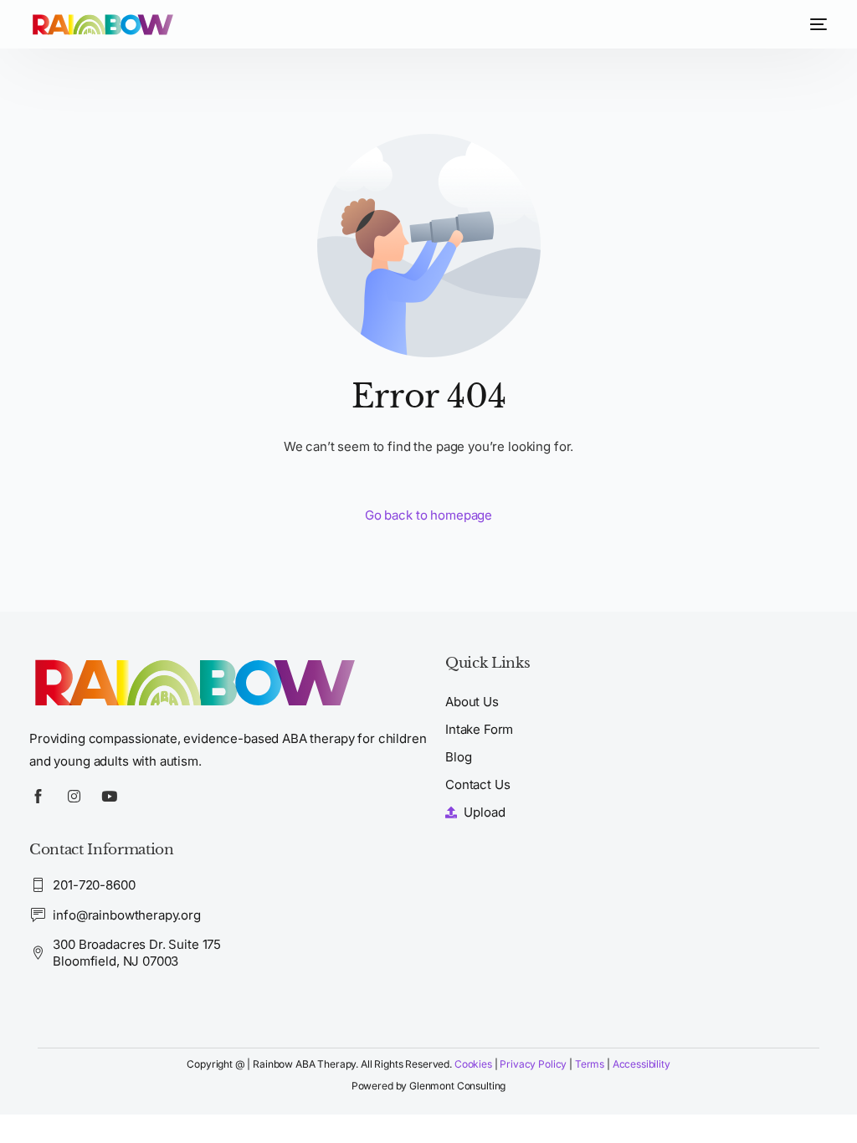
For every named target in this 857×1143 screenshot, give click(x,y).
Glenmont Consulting (457, 1085)
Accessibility (641, 1064)
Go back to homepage (428, 515)
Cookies (473, 1064)
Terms (591, 1064)
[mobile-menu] (814, 24)
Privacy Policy (533, 1064)
